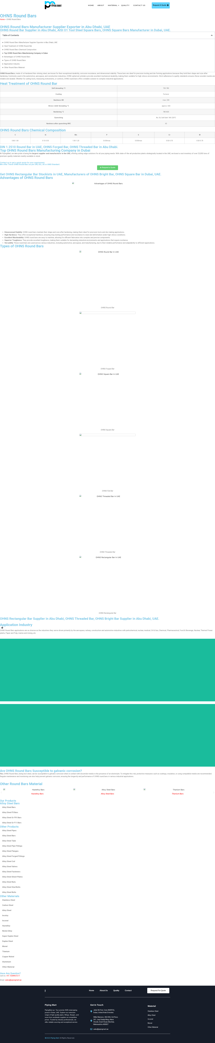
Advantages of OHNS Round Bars (17, 57)
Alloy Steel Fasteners (11, 872)
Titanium (6, 951)
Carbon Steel (7, 905)
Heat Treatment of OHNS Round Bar (18, 46)
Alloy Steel (6, 910)
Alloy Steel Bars (41, 794)
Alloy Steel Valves (9, 866)
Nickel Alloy (7, 931)
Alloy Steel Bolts (9, 892)
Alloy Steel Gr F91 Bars (11, 817)
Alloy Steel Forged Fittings (13, 856)
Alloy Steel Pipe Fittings (12, 846)
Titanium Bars (111, 794)
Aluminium (6, 962)
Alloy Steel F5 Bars (10, 812)
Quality (125, 5)
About (100, 5)
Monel (5, 946)
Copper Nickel (8, 957)
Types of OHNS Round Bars (15, 60)
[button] (212, 35)
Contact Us (139, 5)
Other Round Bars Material (14, 67)
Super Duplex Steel (10, 936)
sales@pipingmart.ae (13, 980)
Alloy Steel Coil (8, 861)
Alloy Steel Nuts (9, 882)
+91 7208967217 (13, 976)
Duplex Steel (7, 941)
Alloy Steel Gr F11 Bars (11, 823)
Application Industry (12, 64)
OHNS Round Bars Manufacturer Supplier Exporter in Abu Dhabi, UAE (30, 42)
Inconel (5, 921)
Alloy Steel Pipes (9, 830)
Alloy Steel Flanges (10, 851)
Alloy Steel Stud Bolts (11, 887)
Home (91, 5)
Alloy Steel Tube (9, 841)
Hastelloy (6, 926)
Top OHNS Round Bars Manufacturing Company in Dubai (26, 53)
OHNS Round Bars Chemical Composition (20, 50)
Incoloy (5, 915)
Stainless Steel (8, 900)
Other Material (8, 967)
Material (112, 5)
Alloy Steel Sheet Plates (12, 877)
